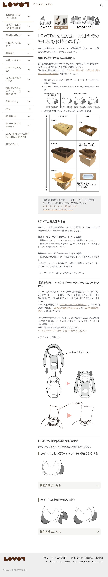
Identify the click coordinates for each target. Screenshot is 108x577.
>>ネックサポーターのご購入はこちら (60, 206)
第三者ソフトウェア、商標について (61, 561)
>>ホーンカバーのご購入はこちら (58, 209)
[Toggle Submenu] (28, 16)
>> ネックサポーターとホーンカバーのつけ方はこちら (62, 330)
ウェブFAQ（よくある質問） (55, 557)
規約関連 (99, 557)
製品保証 (89, 557)
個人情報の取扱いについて (91, 561)
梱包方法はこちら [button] (50, 485)
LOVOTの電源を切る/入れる (66, 308)
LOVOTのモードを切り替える (73, 304)
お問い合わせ (77, 557)
